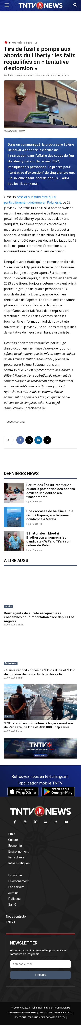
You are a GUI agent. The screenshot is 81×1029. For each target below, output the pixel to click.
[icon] (6, 42)
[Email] (47, 440)
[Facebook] (20, 440)
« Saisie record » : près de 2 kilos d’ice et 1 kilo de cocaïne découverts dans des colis (39, 672)
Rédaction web (16, 422)
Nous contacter (16, 916)
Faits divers (10, 663)
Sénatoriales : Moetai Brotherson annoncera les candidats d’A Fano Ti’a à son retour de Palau (48, 539)
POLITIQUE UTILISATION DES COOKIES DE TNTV (40, 1017)
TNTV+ (10, 922)
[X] (29, 440)
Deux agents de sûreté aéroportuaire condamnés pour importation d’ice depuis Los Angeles (39, 617)
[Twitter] (35, 822)
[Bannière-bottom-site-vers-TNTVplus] (40, 757)
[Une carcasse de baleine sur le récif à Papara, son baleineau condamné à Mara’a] (14, 517)
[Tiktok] (56, 822)
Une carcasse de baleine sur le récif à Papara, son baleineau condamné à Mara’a (49, 515)
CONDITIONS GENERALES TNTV (55, 1012)
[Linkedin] (38, 440)
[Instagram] (25, 822)
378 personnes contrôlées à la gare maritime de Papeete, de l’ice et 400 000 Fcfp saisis (38, 725)
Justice (32, 42)
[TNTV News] (40, 811)
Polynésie (18, 42)
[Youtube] (66, 822)
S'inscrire (40, 975)
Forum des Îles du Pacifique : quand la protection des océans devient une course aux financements (50, 491)
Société (9, 716)
